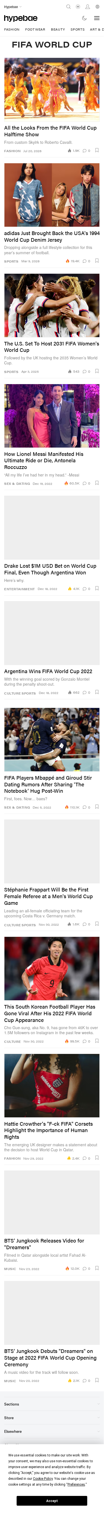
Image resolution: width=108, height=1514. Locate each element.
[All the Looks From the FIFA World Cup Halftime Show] (52, 90)
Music (10, 1268)
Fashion (12, 29)
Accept (52, 1501)
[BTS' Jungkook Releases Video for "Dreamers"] (52, 1202)
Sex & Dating (17, 483)
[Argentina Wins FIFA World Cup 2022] (52, 633)
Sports (77, 29)
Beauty (58, 29)
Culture (12, 693)
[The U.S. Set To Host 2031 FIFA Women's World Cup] (52, 305)
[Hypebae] (20, 18)
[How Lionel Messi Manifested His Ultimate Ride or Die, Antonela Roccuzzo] (52, 416)
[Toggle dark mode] (84, 18)
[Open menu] (97, 18)
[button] (97, 150)
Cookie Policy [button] (43, 1479)
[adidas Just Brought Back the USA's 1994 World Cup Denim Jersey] (52, 195)
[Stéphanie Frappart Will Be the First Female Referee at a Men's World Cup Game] (52, 851)
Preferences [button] (76, 1484)
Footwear (35, 29)
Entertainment (19, 589)
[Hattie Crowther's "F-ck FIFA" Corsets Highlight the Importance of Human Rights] (52, 1086)
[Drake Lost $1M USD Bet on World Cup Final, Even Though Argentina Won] (52, 528)
